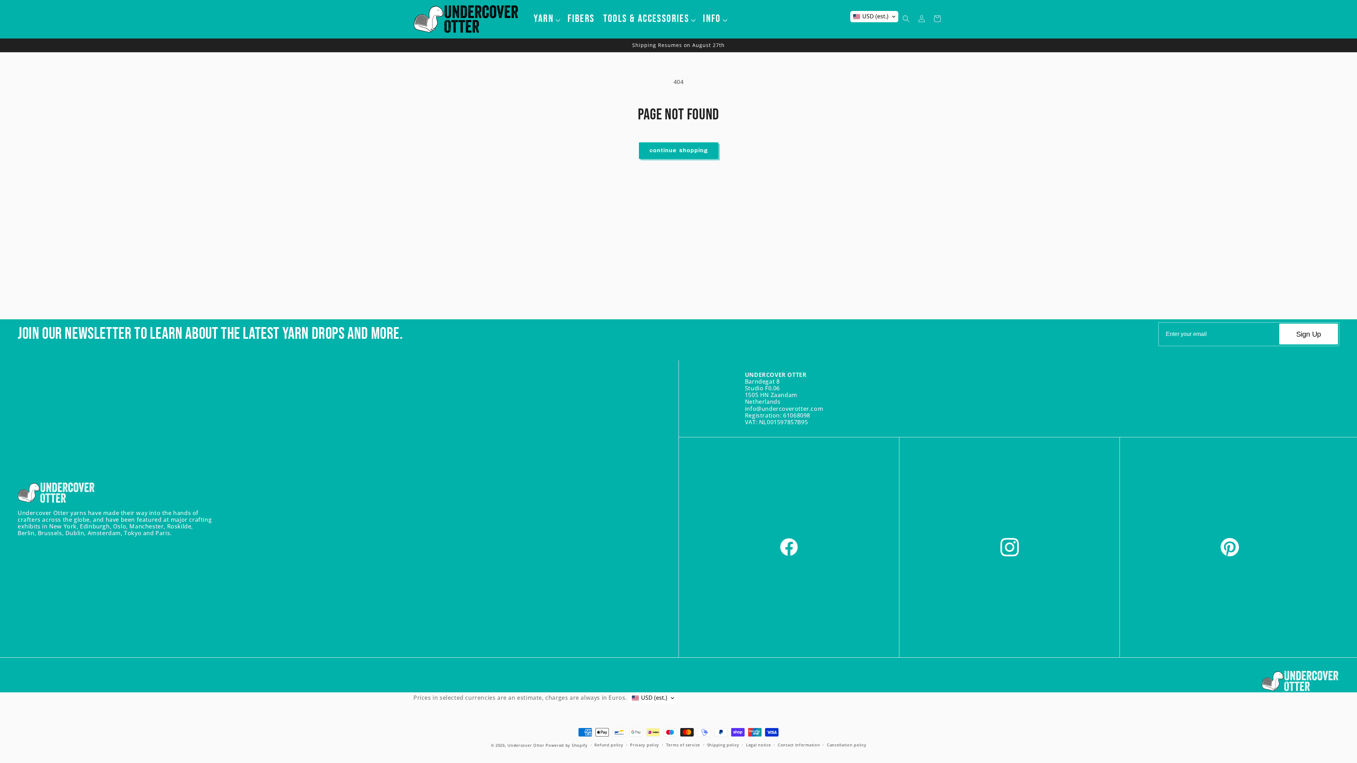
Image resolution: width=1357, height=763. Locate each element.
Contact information (799, 744)
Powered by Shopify (567, 745)
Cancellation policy (846, 744)
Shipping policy (723, 744)
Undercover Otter (525, 745)
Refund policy (608, 744)
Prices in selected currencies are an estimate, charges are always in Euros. (520, 698)
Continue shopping (679, 150)
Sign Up (1308, 334)
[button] (546, 18)
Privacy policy (644, 744)
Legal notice (758, 744)
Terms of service (683, 744)
